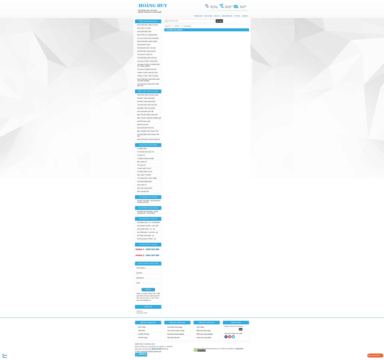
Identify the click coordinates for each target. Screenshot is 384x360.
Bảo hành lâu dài (173, 337)
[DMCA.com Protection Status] (141, 354)
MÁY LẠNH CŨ (142, 162)
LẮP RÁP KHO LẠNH (143, 121)
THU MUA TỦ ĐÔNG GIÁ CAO (146, 69)
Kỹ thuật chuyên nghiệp (175, 334)
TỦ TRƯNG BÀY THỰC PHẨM (147, 178)
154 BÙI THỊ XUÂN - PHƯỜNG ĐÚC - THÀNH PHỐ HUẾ (149, 201)
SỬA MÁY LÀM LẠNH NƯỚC (146, 101)
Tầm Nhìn (141, 330)
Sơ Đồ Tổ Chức (144, 334)
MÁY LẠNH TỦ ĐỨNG (144, 175)
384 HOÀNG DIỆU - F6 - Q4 (146, 229)
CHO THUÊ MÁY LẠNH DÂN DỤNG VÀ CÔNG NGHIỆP (148, 80)
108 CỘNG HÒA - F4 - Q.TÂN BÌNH (148, 222)
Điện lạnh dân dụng (204, 330)
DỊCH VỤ (217, 16)
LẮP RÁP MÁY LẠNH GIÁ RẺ (146, 51)
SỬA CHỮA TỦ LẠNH (144, 28)
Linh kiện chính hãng (174, 327)
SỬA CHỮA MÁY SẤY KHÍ (145, 128)
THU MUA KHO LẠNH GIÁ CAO (147, 105)
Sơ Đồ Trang (142, 337)
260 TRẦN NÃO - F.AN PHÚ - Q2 (147, 232)
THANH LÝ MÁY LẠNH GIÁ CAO (147, 72)
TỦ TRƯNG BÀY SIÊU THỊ (145, 152)
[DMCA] (200, 350)
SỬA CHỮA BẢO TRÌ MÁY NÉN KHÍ (148, 139)
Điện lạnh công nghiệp (205, 334)
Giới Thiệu (142, 327)
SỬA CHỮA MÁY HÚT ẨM (145, 111)
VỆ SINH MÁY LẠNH (143, 44)
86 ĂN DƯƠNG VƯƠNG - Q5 (146, 239)
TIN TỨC (237, 16)
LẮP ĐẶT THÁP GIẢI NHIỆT (146, 98)
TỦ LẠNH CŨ (141, 165)
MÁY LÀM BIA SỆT (143, 191)
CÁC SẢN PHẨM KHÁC (144, 181)
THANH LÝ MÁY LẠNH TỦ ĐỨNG (147, 76)
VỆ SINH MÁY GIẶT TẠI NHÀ (146, 48)
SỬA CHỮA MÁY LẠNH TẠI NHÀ (147, 25)
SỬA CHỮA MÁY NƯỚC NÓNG (147, 41)
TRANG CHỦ (198, 16)
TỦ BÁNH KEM (142, 148)
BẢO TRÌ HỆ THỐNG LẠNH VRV (147, 115)
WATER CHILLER (142, 124)
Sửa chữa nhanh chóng (175, 330)
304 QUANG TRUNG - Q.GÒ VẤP (147, 226)
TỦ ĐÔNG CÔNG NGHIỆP (145, 158)
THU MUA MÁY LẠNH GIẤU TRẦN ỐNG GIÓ (148, 84)
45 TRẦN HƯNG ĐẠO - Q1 (145, 235)
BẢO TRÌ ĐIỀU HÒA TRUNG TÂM (147, 131)
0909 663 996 (156, 349)
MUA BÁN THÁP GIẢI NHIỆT (146, 108)
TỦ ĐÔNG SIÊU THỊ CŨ (144, 171)
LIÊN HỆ (245, 16)
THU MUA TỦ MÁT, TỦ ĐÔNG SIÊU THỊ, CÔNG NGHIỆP (148, 65)
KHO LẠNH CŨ (142, 185)
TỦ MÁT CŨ (141, 155)
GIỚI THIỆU (208, 16)
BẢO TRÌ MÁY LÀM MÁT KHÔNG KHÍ (149, 118)
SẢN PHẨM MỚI (227, 16)
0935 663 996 (152, 249)
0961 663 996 (152, 255)
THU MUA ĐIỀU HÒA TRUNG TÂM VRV (148, 135)
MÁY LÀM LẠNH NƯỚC (144, 188)
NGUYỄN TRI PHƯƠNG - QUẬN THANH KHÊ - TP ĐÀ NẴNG (147, 212)
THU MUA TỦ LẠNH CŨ (144, 54)
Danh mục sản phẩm (204, 337)
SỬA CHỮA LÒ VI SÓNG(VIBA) (147, 35)
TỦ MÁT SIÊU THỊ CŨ (144, 168)
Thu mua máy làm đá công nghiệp (148, 38)
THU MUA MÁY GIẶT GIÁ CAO (147, 58)
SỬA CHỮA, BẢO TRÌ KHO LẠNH (147, 95)
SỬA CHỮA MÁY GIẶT (144, 31)
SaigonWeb (239, 348)
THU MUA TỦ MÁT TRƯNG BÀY (147, 61)
